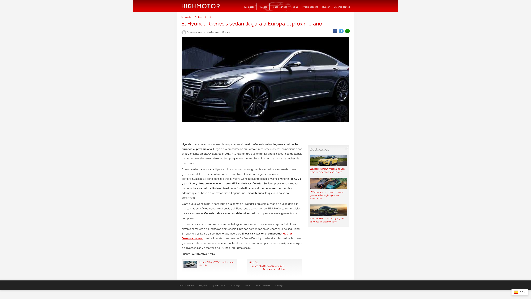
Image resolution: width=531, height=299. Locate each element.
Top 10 (294, 7)
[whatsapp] (347, 31)
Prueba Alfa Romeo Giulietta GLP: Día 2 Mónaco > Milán (268, 267)
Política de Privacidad (262, 286)
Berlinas (198, 17)
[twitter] (341, 31)
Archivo (247, 286)
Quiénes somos (342, 7)
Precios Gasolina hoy (186, 286)
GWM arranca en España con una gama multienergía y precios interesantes (327, 195)
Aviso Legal (279, 286)
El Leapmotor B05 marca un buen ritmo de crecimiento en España (327, 170)
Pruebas (263, 7)
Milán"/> (253, 262)
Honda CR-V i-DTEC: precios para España (216, 264)
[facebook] (335, 31)
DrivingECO (203, 286)
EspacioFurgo (235, 286)
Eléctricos (249, 7)
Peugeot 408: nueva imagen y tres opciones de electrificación (327, 220)
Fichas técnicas (279, 7)
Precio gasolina (310, 7)
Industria (209, 17)
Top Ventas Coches (218, 286)
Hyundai (187, 17)
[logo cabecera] (201, 5)
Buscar (326, 7)
